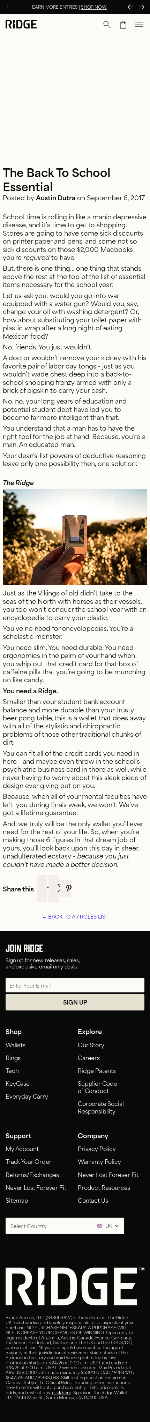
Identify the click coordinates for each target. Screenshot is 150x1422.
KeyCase (18, 1082)
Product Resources (104, 1187)
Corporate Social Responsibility (100, 1107)
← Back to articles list (75, 916)
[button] (107, 24)
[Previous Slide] (130, 7)
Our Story (91, 1044)
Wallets (15, 1044)
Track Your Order (28, 1161)
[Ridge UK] (22, 25)
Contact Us (93, 1199)
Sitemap (17, 1199)
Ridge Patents (97, 1070)
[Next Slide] (141, 7)
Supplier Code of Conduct (97, 1086)
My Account (22, 1148)
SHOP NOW (94, 6)
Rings (13, 1057)
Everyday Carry (27, 1095)
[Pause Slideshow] (8, 7)
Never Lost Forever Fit (36, 1187)
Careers (89, 1057)
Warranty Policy (99, 1161)
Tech (12, 1070)
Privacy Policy (97, 1148)
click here (61, 1392)
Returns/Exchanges (32, 1174)
